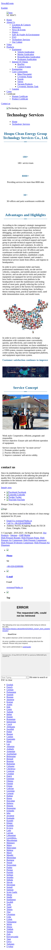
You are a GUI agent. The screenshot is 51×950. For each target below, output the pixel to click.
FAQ (14, 37)
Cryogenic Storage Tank (27, 86)
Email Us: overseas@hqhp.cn (19, 521)
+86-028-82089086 (15, 566)
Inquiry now (6, 487)
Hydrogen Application (27, 59)
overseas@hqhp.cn (15, 587)
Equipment (16, 49)
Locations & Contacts (21, 25)
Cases (9, 91)
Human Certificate (20, 96)
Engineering (17, 69)
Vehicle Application (25, 52)
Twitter (18, 497)
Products (10, 47)
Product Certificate (20, 99)
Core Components (20, 72)
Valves (20, 81)
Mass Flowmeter (24, 74)
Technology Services (21, 39)
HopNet (20, 64)
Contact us (5, 103)
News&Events (7, 3)
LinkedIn (21, 495)
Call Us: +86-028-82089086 (19, 523)
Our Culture (17, 42)
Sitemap (13, 535)
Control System (24, 67)
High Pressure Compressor (34, 540)
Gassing (15, 89)
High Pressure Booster (10, 538)
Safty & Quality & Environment (25, 34)
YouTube (21, 499)
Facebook (21, 492)
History (15, 32)
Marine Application (25, 54)
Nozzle (20, 79)
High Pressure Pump (30, 538)
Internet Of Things (20, 62)
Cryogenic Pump (24, 76)
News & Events (19, 30)
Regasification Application (28, 57)
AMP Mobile (24, 535)
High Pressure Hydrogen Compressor (17, 543)
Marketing (16, 27)
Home (9, 20)
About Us (11, 22)
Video (9, 44)
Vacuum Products (25, 84)
